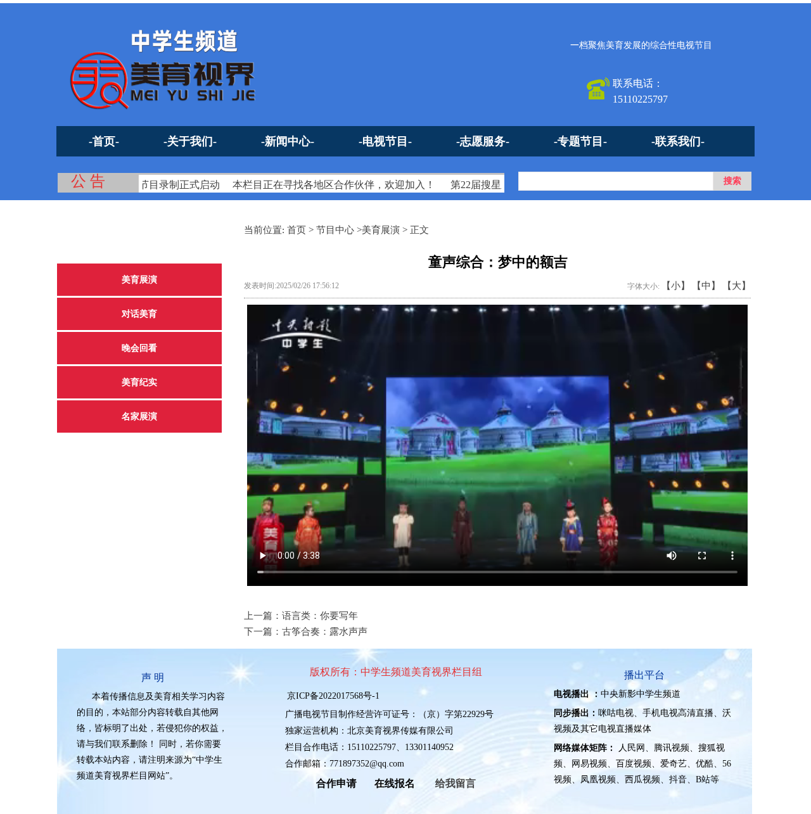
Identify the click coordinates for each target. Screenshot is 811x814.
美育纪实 (139, 382)
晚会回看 (139, 348)
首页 (296, 230)
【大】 (736, 286)
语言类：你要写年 (320, 616)
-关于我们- (190, 141)
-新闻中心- (287, 141)
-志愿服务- (482, 141)
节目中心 (335, 230)
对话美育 (139, 314)
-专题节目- (580, 141)
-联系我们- (678, 141)
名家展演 (139, 416)
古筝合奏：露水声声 (324, 631)
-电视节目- (385, 141)
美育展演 (139, 279)
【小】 (675, 286)
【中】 (706, 286)
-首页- (104, 141)
